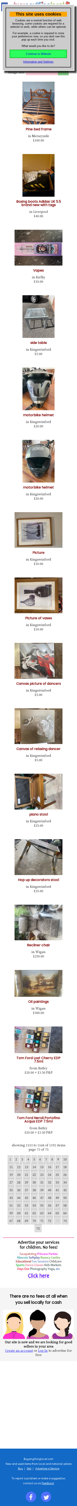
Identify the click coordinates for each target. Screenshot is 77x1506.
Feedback (48, 1483)
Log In (43, 1350)
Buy (20, 1468)
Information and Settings (38, 61)
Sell (29, 1468)
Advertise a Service (47, 1468)
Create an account (19, 1350)
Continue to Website (38, 53)
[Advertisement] (38, 1404)
